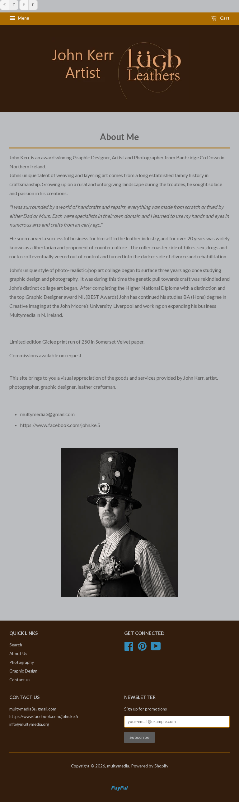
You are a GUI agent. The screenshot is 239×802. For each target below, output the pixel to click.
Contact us (19, 679)
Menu (23, 18)
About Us (18, 653)
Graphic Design (23, 670)
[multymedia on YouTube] (156, 648)
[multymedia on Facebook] (129, 648)
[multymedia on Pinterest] (142, 648)
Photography (21, 662)
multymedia (118, 765)
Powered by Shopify (149, 765)
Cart (224, 18)
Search (15, 644)
